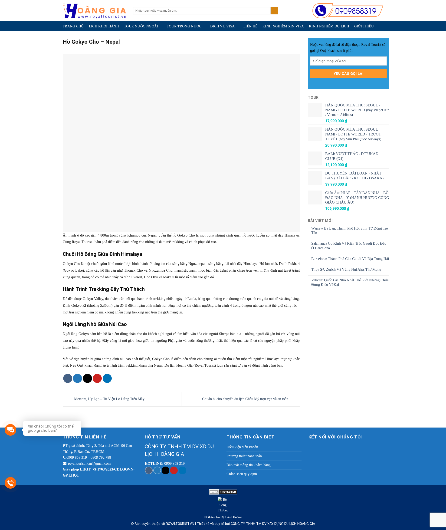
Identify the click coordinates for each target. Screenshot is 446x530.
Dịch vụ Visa (222, 26)
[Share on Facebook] (67, 378)
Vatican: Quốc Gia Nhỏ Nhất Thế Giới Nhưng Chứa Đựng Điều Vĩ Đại (350, 282)
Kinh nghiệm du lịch (329, 26)
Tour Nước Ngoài (141, 26)
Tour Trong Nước (184, 26)
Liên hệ (250, 26)
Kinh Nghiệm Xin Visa (283, 26)
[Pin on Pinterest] (97, 378)
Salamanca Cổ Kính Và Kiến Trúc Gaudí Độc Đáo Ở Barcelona (348, 245)
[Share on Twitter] (77, 378)
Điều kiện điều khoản (242, 447)
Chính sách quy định (241, 474)
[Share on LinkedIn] (107, 378)
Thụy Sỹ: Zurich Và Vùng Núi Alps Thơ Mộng (346, 269)
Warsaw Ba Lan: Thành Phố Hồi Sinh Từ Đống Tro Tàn (349, 230)
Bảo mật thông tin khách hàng (248, 465)
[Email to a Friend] (87, 378)
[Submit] (274, 11)
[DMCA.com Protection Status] (223, 491)
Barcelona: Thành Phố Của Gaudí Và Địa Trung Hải (350, 259)
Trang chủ (73, 26)
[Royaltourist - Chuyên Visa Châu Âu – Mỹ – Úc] (94, 11)
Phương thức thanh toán (244, 456)
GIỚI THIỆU (364, 26)
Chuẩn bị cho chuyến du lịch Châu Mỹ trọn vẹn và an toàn (245, 399)
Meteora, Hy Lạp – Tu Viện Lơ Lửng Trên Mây (108, 399)
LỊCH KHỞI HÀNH (104, 26)
